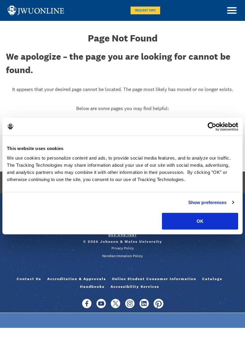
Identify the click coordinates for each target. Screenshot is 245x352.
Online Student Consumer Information (154, 279)
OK (200, 220)
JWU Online (35, 10)
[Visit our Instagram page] (130, 306)
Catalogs (212, 279)
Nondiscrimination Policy (122, 256)
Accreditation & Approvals (76, 279)
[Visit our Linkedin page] (144, 306)
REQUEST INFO (145, 10)
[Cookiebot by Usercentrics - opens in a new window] (212, 126)
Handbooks (92, 286)
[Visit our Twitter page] (115, 306)
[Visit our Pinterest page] (158, 306)
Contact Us (29, 279)
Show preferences (207, 202)
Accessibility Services (135, 286)
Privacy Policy (122, 248)
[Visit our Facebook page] (87, 306)
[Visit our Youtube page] (101, 306)
